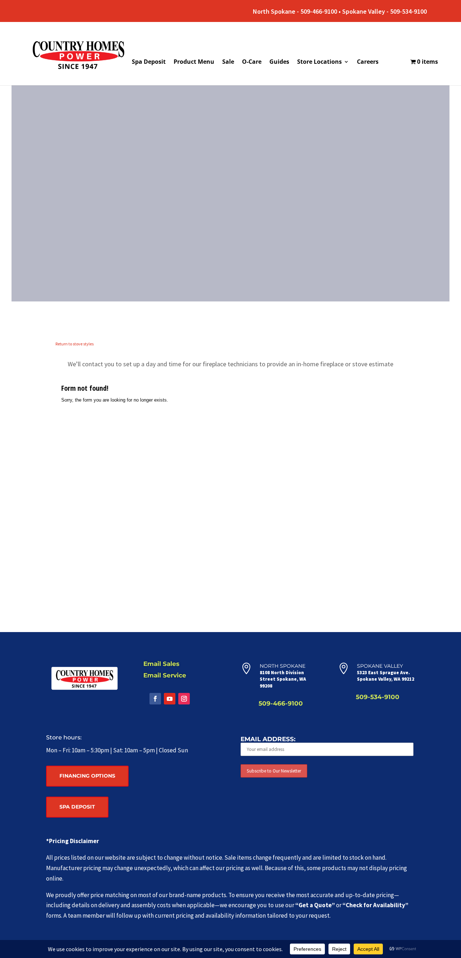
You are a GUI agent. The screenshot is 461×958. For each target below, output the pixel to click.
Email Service (164, 675)
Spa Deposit (149, 62)
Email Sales (161, 663)
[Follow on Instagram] (184, 698)
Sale (228, 62)
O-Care (251, 62)
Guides (279, 62)
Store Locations (319, 62)
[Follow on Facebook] (155, 698)
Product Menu (194, 62)
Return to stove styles (74, 343)
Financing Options (87, 776)
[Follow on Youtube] (169, 698)
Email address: (268, 739)
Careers (368, 62)
